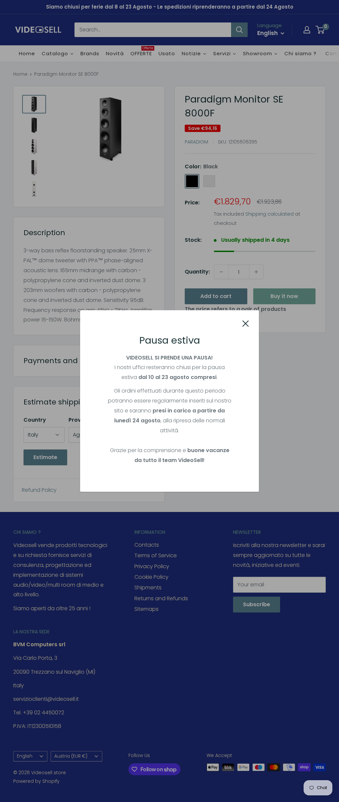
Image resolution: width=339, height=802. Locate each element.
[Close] (245, 323)
